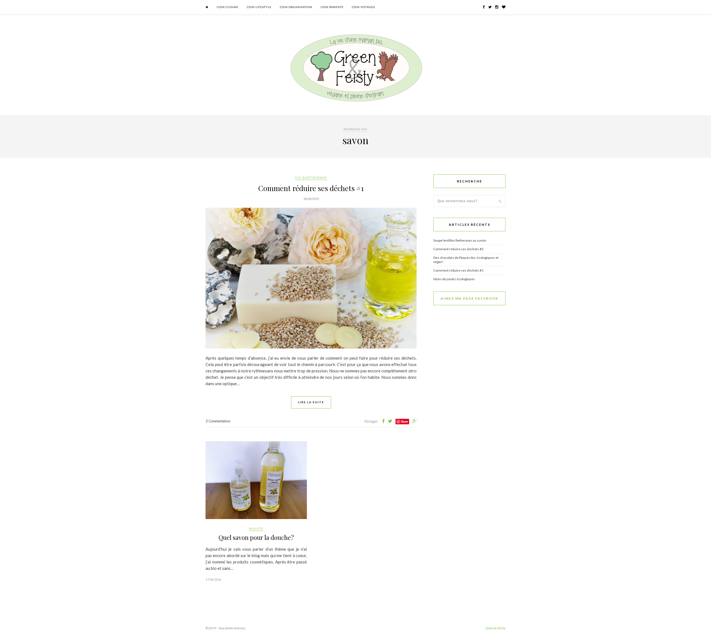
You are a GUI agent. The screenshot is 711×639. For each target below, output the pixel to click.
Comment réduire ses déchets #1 (311, 188)
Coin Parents (332, 7)
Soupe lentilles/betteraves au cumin (459, 240)
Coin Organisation (296, 7)
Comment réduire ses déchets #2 (458, 249)
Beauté (256, 528)
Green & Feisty (495, 628)
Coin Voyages (363, 7)
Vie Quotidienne (311, 177)
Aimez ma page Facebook (469, 298)
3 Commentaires (218, 421)
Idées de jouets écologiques (454, 279)
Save (404, 421)
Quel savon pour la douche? (256, 537)
